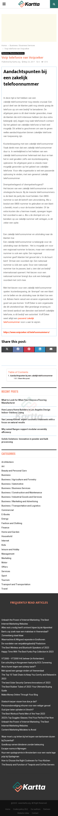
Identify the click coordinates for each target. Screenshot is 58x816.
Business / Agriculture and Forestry (18, 479)
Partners (46, 809)
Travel (4, 589)
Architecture (7, 462)
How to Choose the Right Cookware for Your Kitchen (25, 760)
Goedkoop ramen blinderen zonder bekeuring (22, 744)
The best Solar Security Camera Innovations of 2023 (25, 682)
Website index (23, 813)
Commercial (7, 510)
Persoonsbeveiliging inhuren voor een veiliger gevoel (25, 705)
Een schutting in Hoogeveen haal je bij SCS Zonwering (26, 662)
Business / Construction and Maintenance (21, 492)
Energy (4, 519)
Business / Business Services (13, 53)
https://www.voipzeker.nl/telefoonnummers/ (26, 332)
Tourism (5, 580)
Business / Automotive (12, 484)
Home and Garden (10, 532)
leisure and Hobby (10, 549)
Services (5, 571)
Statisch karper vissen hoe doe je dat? (19, 701)
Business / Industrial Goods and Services (21, 497)
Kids (3, 545)
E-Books (5, 514)
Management (7, 554)
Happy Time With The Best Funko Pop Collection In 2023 (27, 651)
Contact (35, 813)
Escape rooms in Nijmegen (13, 748)
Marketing (6, 558)
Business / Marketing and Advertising (19, 501)
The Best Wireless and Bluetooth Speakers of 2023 (25, 647)
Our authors (35, 809)
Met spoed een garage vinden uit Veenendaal (22, 670)
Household (6, 536)
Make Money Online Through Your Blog (19, 694)
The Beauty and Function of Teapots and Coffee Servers (27, 764)
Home (7, 809)
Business (6, 475)
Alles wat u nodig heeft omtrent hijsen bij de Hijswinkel (26, 627)
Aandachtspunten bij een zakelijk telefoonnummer (31, 376)
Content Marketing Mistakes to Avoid (18, 730)
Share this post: (24, 378)
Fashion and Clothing (11, 523)
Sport (4, 576)
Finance (5, 527)
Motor (4, 562)
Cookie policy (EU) (20, 809)
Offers (4, 567)
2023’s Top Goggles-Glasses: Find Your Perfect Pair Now (27, 718)
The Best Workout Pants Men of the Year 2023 (23, 713)
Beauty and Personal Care (14, 470)
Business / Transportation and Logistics (20, 506)
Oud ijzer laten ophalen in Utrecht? (17, 709)
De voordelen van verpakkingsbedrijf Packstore (23, 643)
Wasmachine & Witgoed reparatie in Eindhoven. (23, 639)
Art (2, 466)
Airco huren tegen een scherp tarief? (18, 666)
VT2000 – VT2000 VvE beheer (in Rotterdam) (22, 658)
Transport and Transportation (15, 584)
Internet (5, 540)
